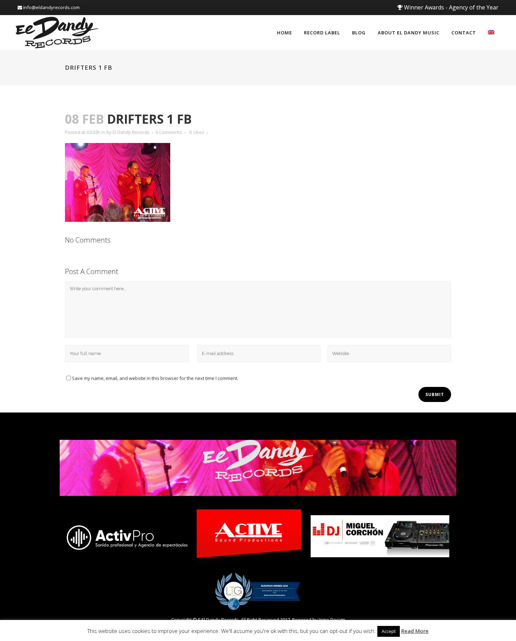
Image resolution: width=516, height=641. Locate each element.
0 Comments (169, 132)
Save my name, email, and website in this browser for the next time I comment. (155, 378)
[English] (491, 32)
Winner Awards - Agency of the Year (450, 7)
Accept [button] (389, 631)
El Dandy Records (131, 132)
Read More (415, 630)
